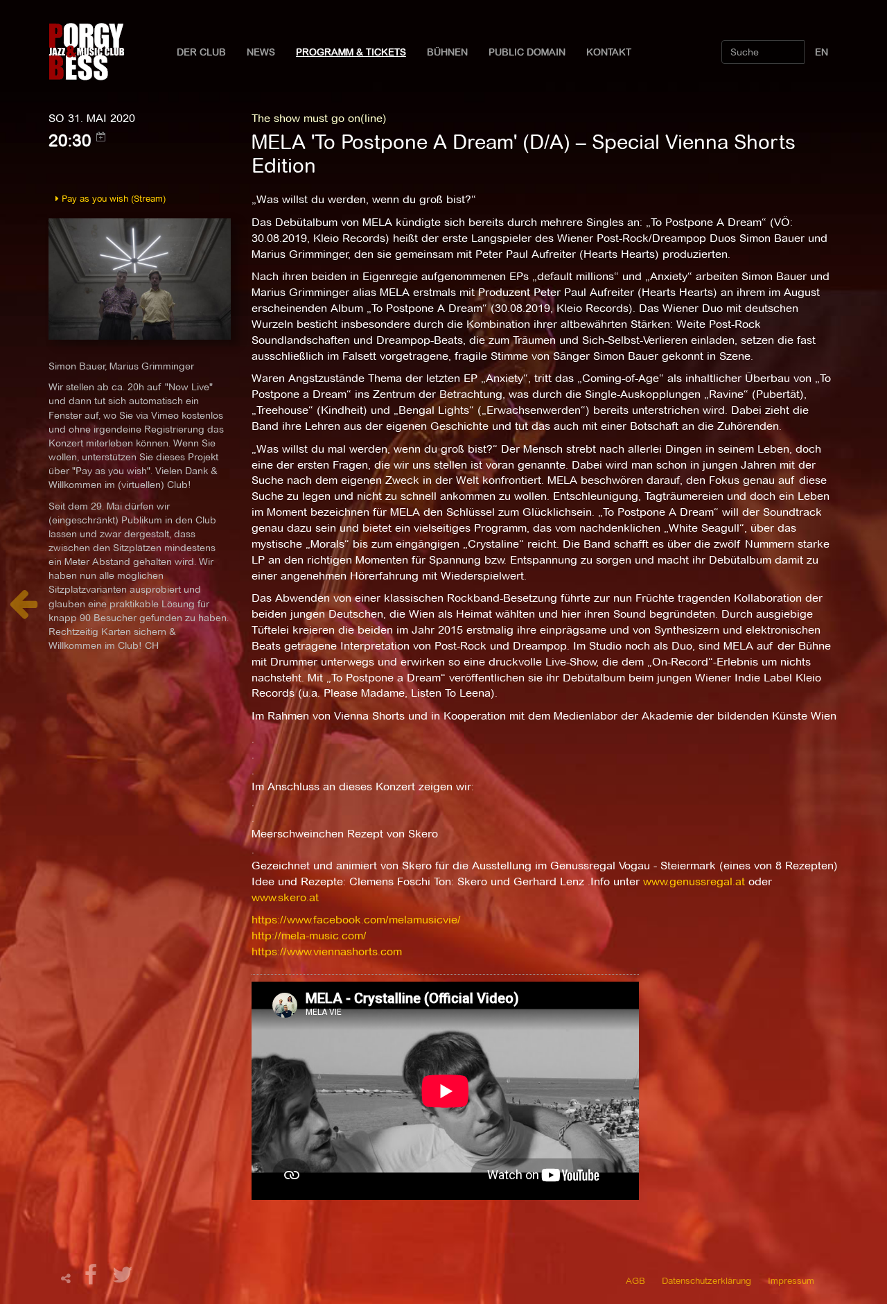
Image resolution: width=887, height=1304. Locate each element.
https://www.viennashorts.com (327, 951)
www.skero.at (285, 897)
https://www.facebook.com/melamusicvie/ (356, 919)
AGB (635, 1280)
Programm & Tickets (351, 52)
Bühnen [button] (447, 52)
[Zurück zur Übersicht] (23, 611)
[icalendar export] (101, 136)
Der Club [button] (201, 52)
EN (821, 52)
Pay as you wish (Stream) (112, 198)
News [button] (261, 52)
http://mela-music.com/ (309, 935)
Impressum (791, 1280)
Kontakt (608, 52)
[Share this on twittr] (123, 1278)
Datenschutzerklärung (706, 1280)
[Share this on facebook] (93, 1278)
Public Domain (527, 52)
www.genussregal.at (694, 881)
